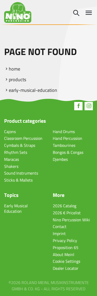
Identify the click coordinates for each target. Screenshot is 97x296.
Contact (59, 226)
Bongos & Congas (68, 152)
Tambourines (64, 145)
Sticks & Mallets (18, 180)
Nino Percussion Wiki (71, 220)
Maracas (11, 159)
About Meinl (63, 254)
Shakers (11, 166)
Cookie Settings (66, 261)
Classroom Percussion (23, 138)
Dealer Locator (65, 268)
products (17, 79)
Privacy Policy (65, 240)
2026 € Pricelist (67, 213)
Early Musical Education (16, 208)
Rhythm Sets (15, 152)
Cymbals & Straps (19, 145)
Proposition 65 (65, 247)
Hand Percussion (67, 138)
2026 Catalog (64, 206)
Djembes (60, 159)
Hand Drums (64, 131)
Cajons (10, 131)
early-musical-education (33, 90)
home (14, 69)
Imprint (59, 233)
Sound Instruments (21, 173)
